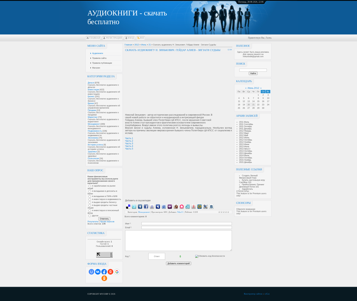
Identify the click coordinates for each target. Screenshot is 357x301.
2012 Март (244, 133)
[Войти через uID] (91, 272)
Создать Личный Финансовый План (248, 176)
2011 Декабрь (245, 129)
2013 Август (244, 149)
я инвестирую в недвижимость (106, 199)
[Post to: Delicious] (128, 206)
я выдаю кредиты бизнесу (104, 202)
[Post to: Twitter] (134, 206)
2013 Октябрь (245, 151)
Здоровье (92, 151)
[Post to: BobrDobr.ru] (176, 206)
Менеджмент (94, 124)
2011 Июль (244, 122)
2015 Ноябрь (245, 160)
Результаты (93, 221)
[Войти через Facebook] (104, 272)
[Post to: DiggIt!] (140, 206)
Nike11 (180, 212)
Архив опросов (107, 221)
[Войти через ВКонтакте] (98, 272)
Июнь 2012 (253, 88)
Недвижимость (95, 131)
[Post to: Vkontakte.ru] (211, 206)
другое (95, 215)
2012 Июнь (244, 137)
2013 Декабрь (245, 153)
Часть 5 (129, 148)
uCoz (267, 294)
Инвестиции (93, 89)
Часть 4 (129, 146)
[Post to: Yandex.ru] (194, 206)
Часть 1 (129, 138)
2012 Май (243, 135)
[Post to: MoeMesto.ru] (188, 206)
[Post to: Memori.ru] (182, 206)
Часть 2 (129, 141)
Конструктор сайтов (253, 294)
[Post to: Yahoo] (170, 206)
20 (248, 104)
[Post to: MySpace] (158, 206)
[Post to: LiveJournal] (205, 206)
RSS (142, 38)
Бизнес (91, 96)
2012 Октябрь (245, 140)
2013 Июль (244, 146)
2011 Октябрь (245, 126)
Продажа (92, 110)
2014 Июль (244, 155)
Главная (94, 38)
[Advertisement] (156, 80)
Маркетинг (93, 117)
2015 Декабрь (245, 162)
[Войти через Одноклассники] (104, 278)
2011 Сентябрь (246, 124)
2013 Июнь (244, 144)
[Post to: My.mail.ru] (199, 206)
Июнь (143, 45)
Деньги (91, 83)
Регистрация (114, 38)
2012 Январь (245, 131)
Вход (131, 38)
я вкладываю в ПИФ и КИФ (104, 196)
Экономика (93, 138)
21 (253, 104)
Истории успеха (95, 145)
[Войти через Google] (117, 272)
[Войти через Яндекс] (110, 272)
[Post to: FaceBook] (146, 206)
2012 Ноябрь (245, 142)
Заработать (247, 189)
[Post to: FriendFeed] (164, 206)
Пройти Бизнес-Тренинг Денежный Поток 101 (251, 185)
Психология (93, 158)
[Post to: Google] (152, 206)
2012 (136, 45)
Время (91, 103)
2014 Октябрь (245, 158)
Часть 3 (129, 143)
